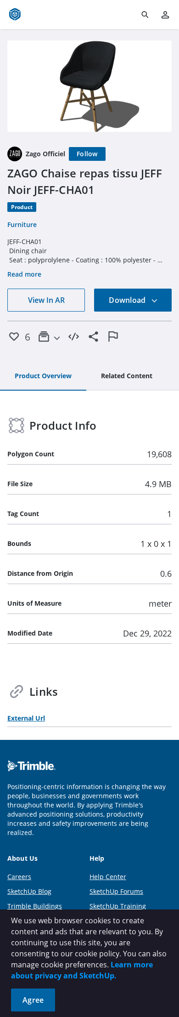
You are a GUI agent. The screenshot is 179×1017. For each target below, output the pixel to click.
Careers (19, 876)
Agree (33, 1000)
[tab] (43, 376)
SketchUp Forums (116, 891)
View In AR (46, 300)
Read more (24, 274)
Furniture (22, 224)
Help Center (108, 876)
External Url (26, 718)
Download (128, 300)
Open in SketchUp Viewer (89, 86)
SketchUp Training (118, 906)
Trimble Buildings (34, 906)
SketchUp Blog (29, 891)
